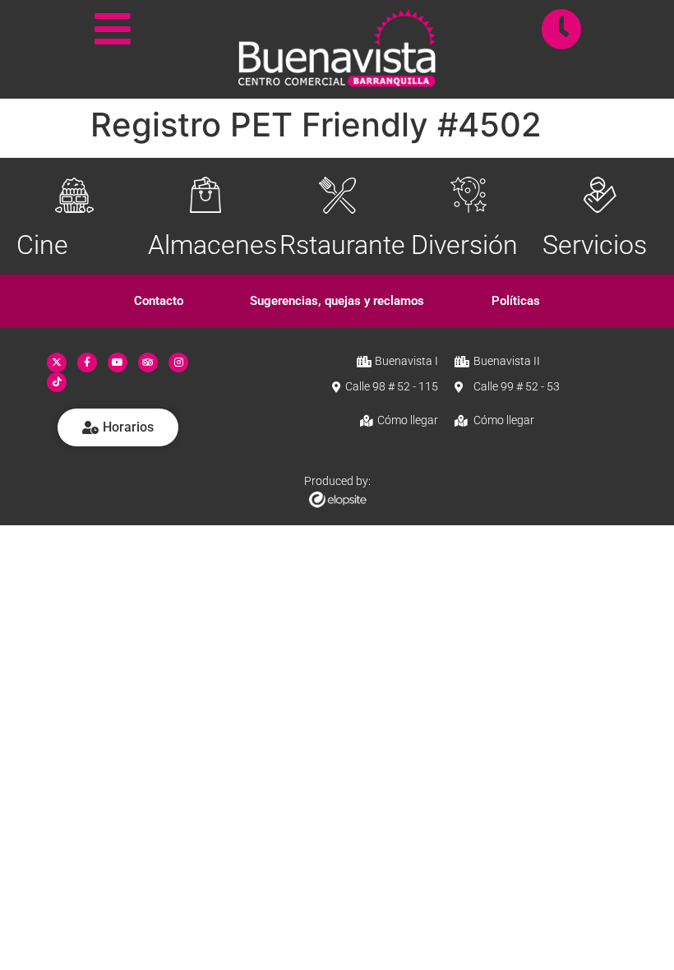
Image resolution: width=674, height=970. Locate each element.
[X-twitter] (57, 362)
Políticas (516, 300)
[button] (159, 301)
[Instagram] (178, 362)
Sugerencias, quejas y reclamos (337, 300)
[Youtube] (117, 362)
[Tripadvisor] (148, 362)
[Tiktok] (57, 382)
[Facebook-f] (87, 362)
